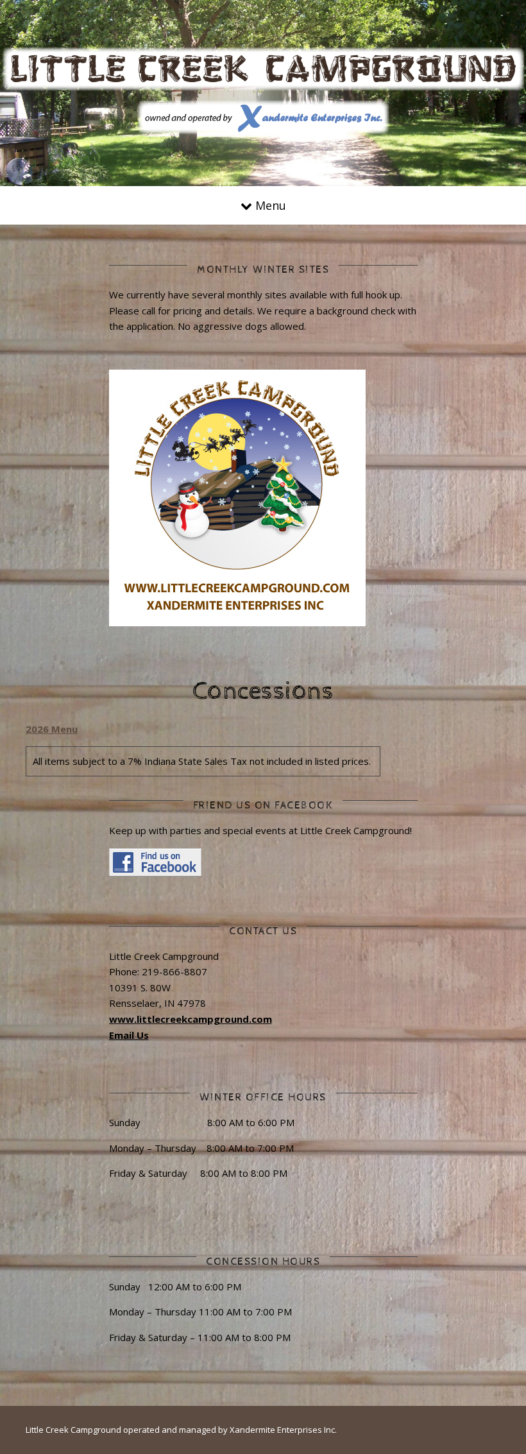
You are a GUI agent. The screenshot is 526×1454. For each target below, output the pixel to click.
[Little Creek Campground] (263, 91)
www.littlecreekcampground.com (190, 1019)
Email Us (129, 1035)
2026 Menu (52, 729)
